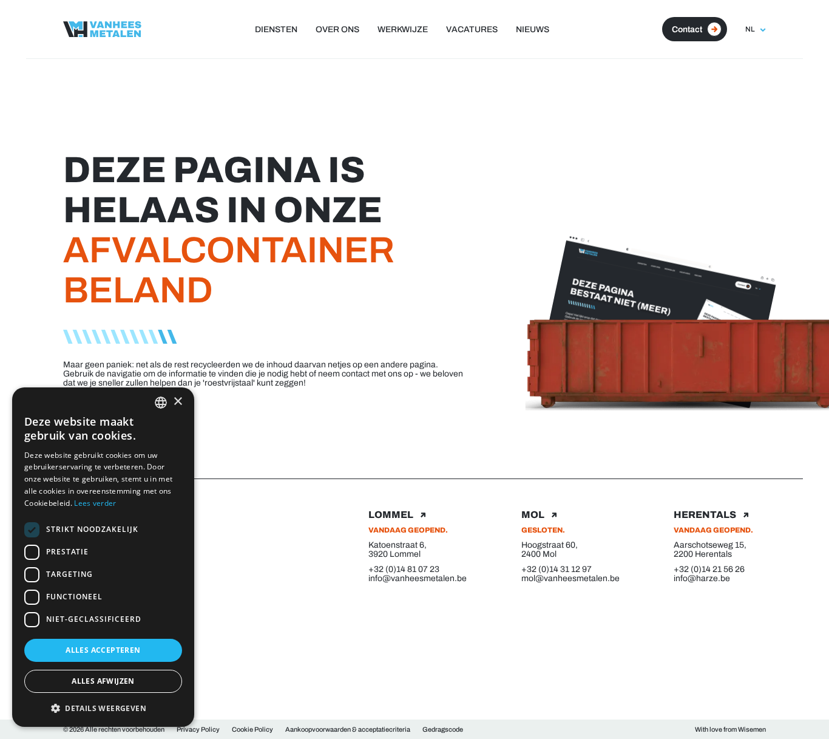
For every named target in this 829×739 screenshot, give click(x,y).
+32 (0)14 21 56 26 (709, 569)
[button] (103, 708)
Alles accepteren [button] (103, 650)
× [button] (177, 401)
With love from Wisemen (730, 729)
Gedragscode (442, 729)
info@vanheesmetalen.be (414, 578)
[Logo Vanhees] (102, 29)
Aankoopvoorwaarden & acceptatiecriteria (347, 729)
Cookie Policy (252, 729)
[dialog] (103, 557)
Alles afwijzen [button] (103, 681)
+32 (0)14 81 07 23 (403, 569)
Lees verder (95, 503)
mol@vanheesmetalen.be (567, 578)
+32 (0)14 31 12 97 (556, 569)
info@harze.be (702, 578)
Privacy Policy (198, 729)
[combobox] (161, 403)
